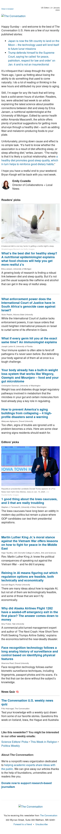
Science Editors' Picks (14, 742)
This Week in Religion (43, 742)
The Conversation (48, 815)
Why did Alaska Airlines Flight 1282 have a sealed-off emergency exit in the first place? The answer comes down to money (29, 614)
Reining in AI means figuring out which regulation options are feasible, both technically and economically (29, 576)
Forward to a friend (23, 824)
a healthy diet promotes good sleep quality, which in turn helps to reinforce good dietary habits (29, 160)
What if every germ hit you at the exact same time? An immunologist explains (29, 340)
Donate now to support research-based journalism (26, 785)
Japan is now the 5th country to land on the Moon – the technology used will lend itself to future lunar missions (33, 45)
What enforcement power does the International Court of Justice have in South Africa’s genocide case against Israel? (28, 304)
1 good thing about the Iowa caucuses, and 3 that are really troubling (29, 501)
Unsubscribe (41, 824)
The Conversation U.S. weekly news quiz (27, 702)
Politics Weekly (10, 746)
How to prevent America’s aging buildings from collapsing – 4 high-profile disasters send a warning (26, 413)
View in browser (7, 9)
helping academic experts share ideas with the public (28, 767)
